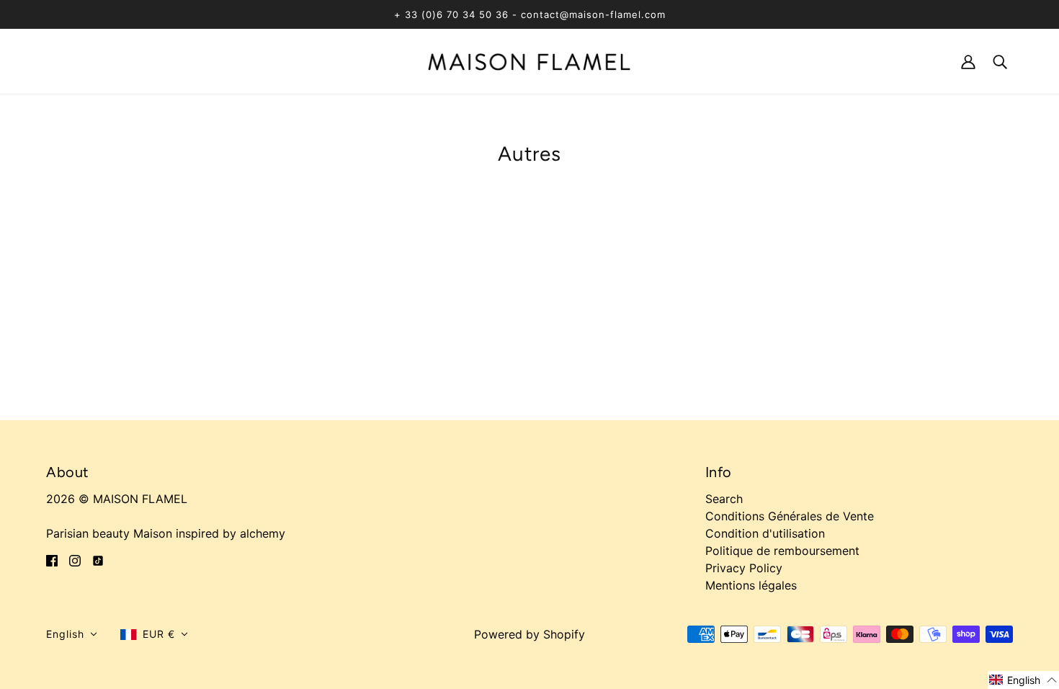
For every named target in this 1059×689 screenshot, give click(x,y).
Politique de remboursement (782, 550)
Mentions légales (751, 585)
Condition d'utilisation (765, 533)
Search (724, 499)
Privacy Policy (743, 568)
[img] (51, 559)
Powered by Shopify (529, 634)
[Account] (968, 61)
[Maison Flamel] (529, 60)
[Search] (1000, 61)
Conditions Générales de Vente (789, 516)
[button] (71, 634)
